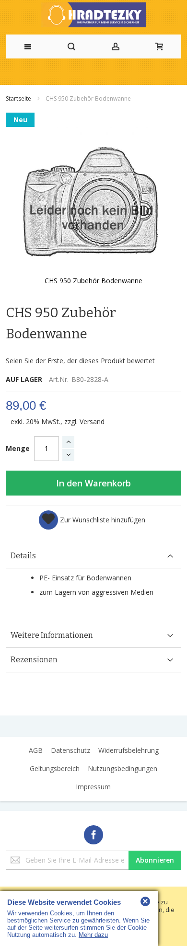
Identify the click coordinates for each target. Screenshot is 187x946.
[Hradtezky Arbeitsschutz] (93, 14)
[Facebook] (93, 833)
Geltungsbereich (55, 768)
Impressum (93, 786)
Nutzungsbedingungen (122, 768)
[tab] (93, 556)
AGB (36, 750)
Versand (92, 421)
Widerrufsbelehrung (128, 750)
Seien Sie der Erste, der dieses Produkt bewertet (80, 360)
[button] (92, 520)
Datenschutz (70, 750)
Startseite (19, 98)
